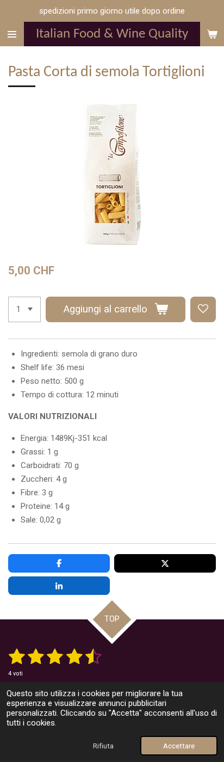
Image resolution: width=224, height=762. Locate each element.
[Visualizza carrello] (212, 34)
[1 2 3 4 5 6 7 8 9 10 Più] (24, 309)
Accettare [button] (179, 745)
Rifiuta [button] (103, 745)
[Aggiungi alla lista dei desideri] (203, 309)
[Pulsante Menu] (12, 34)
